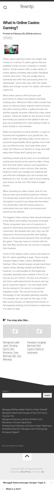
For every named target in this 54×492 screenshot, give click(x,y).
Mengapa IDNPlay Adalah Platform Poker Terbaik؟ (24, 409)
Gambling (8, 38)
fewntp (27, 6)
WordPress (26, 472)
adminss (37, 33)
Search (5, 391)
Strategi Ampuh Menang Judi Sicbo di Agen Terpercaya (27, 426)
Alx (42, 472)
